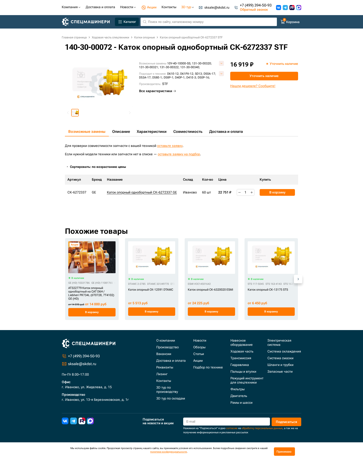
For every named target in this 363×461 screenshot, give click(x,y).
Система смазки (280, 358)
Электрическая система (279, 342)
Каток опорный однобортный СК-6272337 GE (142, 192)
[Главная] (87, 21)
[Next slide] (129, 112)
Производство (167, 347)
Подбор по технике (208, 367)
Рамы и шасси (241, 403)
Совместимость (188, 131)
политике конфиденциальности (168, 451)
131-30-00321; (149, 67)
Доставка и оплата (226, 131)
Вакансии (163, 354)
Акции (198, 361)
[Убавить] (239, 192)
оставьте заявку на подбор (179, 154)
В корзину (277, 192)
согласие (231, 428)
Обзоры (199, 347)
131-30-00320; (202, 63)
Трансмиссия (240, 358)
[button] (75, 112)
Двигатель (238, 396)
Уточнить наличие (264, 76)
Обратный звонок (254, 10)
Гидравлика (239, 365)
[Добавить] (251, 192)
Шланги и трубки (280, 365)
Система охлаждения (284, 351)
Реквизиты (164, 367)
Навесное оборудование (241, 342)
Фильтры (237, 389)
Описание (121, 131)
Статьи (198, 354)
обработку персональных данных (262, 428)
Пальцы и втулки (243, 372)
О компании (165, 340)
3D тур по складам (170, 398)
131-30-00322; (169, 67)
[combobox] (100, 167)
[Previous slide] (68, 112)
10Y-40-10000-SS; (179, 63)
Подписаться (286, 422)
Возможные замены (86, 131)
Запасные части (280, 372)
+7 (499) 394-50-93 (256, 5)
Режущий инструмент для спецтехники (246, 380)
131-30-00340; (190, 67)
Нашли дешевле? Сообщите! (252, 86)
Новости (199, 340)
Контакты (163, 381)
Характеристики (152, 131)
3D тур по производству (167, 389)
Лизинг (162, 374)
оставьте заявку (170, 146)
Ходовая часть (241, 351)
